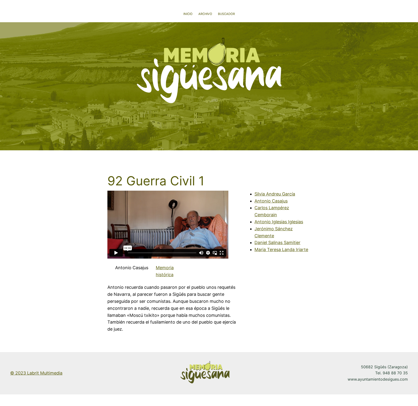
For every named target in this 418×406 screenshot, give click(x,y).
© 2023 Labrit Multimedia (36, 373)
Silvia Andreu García (274, 193)
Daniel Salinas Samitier (277, 242)
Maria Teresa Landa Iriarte (281, 249)
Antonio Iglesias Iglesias (278, 221)
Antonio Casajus (271, 200)
